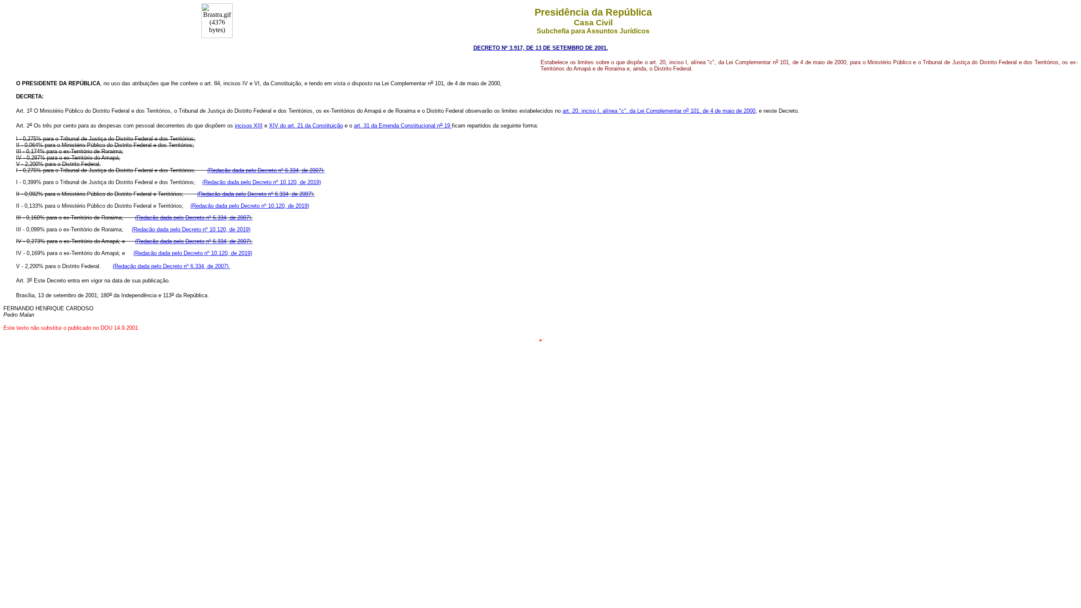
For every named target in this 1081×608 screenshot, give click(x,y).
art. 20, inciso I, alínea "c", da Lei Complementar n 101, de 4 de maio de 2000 (658, 111)
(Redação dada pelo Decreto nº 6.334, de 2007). (266, 170)
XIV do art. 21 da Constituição (306, 125)
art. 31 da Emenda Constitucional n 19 (403, 125)
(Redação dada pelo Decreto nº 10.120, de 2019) (261, 182)
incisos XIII (249, 125)
